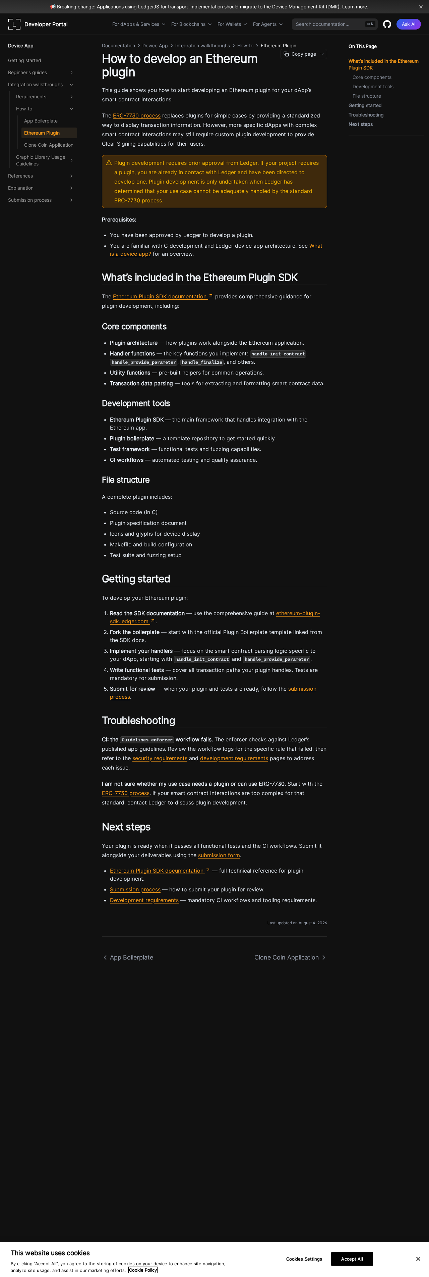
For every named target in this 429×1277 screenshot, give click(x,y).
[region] (214, 1259)
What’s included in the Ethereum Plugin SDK (384, 64)
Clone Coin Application (48, 145)
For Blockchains (188, 24)
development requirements (234, 758)
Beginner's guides (27, 72)
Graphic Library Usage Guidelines (40, 160)
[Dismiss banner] (421, 6)
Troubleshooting (366, 114)
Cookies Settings (304, 1259)
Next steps (361, 124)
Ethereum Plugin (42, 133)
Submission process (30, 200)
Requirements (31, 96)
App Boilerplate (41, 121)
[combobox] (335, 24)
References (20, 176)
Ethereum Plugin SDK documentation (159, 296)
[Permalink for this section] (303, 277)
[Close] (418, 1258)
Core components (372, 77)
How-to (24, 108)
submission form (219, 855)
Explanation (21, 188)
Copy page (304, 54)
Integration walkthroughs (35, 84)
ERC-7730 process (137, 115)
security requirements (159, 758)
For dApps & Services (135, 24)
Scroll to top (360, 143)
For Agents (265, 24)
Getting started (24, 60)
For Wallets (229, 24)
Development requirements (144, 900)
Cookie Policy (143, 1270)
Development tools (373, 86)
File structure (367, 96)
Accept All (352, 1259)
